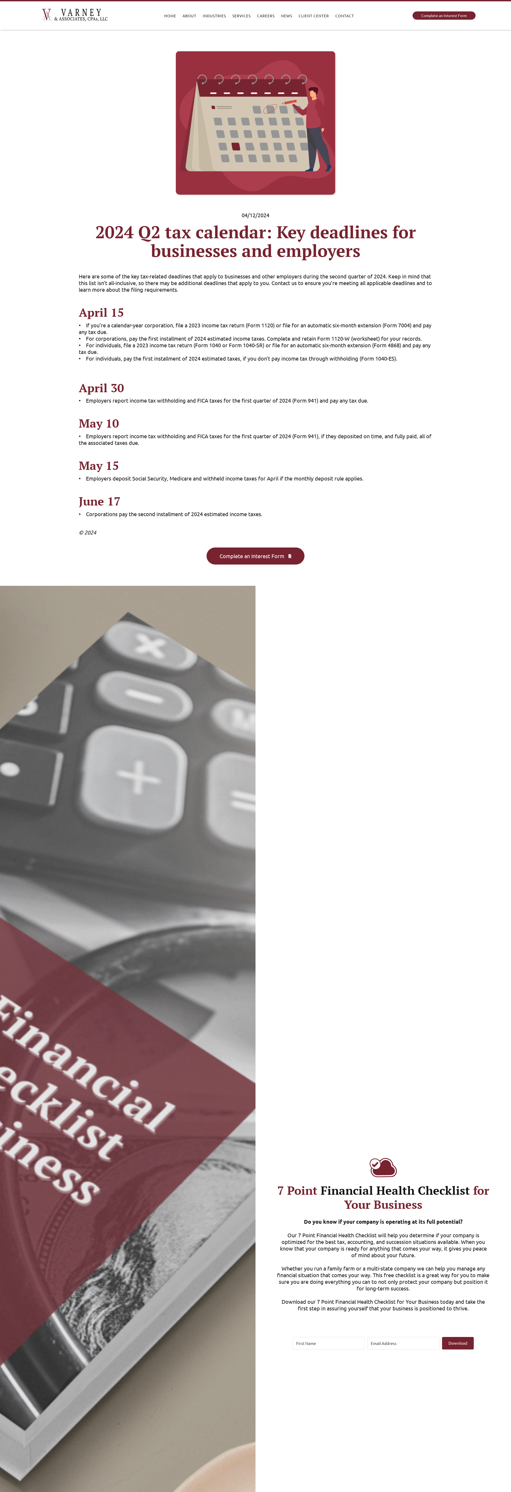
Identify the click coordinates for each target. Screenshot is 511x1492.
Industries (214, 15)
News (286, 15)
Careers (266, 15)
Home (170, 15)
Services (241, 15)
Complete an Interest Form (444, 15)
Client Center (314, 15)
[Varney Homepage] (74, 16)
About (189, 15)
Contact (344, 15)
